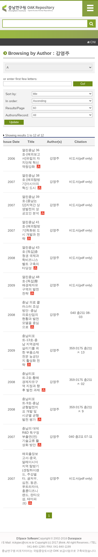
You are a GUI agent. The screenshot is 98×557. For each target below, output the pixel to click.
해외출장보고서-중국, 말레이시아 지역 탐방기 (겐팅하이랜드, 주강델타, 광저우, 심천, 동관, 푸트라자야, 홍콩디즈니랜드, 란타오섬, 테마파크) (31, 478)
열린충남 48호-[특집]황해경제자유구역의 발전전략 (30, 285)
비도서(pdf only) (80, 158)
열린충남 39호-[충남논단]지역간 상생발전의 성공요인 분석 (31, 205)
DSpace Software (27, 538)
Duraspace (75, 538)
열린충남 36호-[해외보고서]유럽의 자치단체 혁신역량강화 (31, 158)
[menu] (90, 8)
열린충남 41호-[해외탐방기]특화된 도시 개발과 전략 (31, 230)
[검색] (91, 24)
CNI (93, 42)
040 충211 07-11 (80, 436)
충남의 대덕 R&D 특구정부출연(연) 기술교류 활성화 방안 (30, 437)
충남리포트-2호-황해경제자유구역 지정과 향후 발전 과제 (31, 382)
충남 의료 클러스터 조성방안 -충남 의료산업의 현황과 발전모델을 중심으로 (31, 314)
